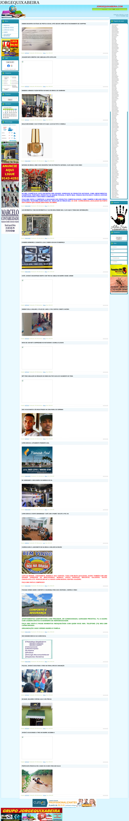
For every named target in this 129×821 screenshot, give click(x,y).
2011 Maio (114, 39)
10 (9, 112)
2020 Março (114, 178)
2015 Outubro (115, 109)
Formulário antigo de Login (10, 69)
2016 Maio (114, 118)
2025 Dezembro (115, 197)
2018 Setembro (115, 155)
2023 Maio (114, 188)
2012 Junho (114, 56)
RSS (127, 15)
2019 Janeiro (114, 160)
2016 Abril (114, 116)
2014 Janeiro (114, 81)
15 (5, 114)
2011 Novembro (115, 47)
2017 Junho (114, 135)
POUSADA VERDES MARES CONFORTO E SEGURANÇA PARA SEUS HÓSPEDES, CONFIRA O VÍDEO (49, 590)
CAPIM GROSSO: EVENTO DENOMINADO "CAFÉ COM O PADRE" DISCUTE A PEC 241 (45, 513)
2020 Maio (114, 180)
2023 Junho (114, 189)
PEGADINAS (6, 88)
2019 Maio (114, 165)
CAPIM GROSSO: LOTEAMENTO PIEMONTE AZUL (35, 443)
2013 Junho (114, 72)
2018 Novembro (115, 157)
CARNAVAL (13, 85)
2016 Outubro (115, 124)
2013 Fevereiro (115, 66)
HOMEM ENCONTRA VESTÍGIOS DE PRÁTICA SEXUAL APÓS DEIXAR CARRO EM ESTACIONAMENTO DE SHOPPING (54, 23)
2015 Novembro (115, 110)
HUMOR (5, 81)
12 (13, 112)
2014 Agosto (114, 90)
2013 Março (114, 68)
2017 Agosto (114, 138)
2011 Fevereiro (115, 35)
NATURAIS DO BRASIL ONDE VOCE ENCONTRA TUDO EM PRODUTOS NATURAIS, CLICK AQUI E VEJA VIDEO (52, 165)
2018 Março (114, 147)
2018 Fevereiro (115, 145)
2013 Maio (114, 70)
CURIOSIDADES (15, 81)
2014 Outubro (115, 93)
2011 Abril (114, 38)
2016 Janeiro (114, 113)
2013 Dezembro (115, 80)
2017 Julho (114, 136)
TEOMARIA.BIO (115, 258)
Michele (44, 795)
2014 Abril (114, 85)
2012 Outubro (115, 61)
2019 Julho (114, 168)
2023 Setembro (115, 190)
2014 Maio (114, 86)
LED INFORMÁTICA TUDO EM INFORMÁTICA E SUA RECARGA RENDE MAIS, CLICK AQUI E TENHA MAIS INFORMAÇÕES (55, 210)
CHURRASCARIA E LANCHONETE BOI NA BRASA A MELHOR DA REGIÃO (42, 547)
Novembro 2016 (7, 107)
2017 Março (114, 131)
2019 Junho (114, 167)
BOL (113, 250)
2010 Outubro (115, 30)
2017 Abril (114, 132)
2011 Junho (114, 40)
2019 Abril (114, 164)
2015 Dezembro (115, 111)
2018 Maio (114, 149)
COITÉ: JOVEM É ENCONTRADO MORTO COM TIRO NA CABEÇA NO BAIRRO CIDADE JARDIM (47, 276)
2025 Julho (114, 195)
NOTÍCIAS (13, 76)
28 (3, 117)
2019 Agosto (114, 169)
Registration (104, 9)
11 (11, 112)
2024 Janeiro (114, 192)
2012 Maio (114, 55)
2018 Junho (114, 151)
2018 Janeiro (114, 144)
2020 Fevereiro (115, 177)
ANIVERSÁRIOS (14, 83)
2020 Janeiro (114, 176)
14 (3, 114)
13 (15, 112)
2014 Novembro (115, 94)
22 (5, 115)
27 (15, 115)
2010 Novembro (115, 31)
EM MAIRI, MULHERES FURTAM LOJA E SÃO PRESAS (37, 699)
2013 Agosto (114, 74)
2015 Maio (114, 102)
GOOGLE (114, 247)
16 (7, 114)
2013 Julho (114, 73)
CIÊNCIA (5, 83)
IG (112, 254)
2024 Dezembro (115, 194)
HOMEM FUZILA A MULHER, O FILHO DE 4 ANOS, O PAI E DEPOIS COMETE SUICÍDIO (45, 309)
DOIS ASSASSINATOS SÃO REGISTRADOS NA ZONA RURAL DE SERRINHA (42, 409)
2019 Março (114, 163)
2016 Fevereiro (115, 114)
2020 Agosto (114, 181)
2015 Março (114, 99)
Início (110, 9)
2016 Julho (114, 120)
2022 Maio (114, 185)
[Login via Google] (11, 65)
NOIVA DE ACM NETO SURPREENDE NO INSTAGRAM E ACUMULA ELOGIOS (43, 342)
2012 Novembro (115, 63)
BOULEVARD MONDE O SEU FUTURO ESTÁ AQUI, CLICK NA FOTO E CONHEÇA (44, 124)
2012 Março (114, 52)
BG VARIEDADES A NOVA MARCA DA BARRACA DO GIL (37, 480)
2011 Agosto (114, 43)
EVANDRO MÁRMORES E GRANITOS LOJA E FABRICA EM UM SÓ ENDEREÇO (43, 242)
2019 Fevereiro (115, 161)
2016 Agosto (114, 122)
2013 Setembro (115, 76)
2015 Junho (114, 103)
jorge (44, 543)
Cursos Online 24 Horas (58, 807)
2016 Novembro (115, 126)
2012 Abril (114, 53)
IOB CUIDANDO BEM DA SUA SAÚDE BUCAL (34, 636)
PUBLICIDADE (7, 85)
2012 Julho (114, 57)
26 (13, 115)
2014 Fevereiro (115, 82)
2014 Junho (114, 88)
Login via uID (10, 62)
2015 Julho (114, 105)
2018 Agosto (114, 153)
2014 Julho (114, 89)
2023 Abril (114, 186)
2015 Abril (114, 101)
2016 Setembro (115, 123)
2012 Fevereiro (115, 51)
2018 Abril (114, 148)
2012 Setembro (115, 60)
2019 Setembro (115, 170)
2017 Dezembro (115, 143)
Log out (117, 9)
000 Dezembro (115, 24)
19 (13, 114)
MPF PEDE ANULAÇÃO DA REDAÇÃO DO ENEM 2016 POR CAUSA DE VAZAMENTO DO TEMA (47, 376)
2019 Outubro (115, 172)
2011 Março (114, 36)
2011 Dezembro (115, 48)
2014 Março (114, 84)
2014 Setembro (115, 91)
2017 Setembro (115, 139)
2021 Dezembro (115, 184)
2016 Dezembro (115, 127)
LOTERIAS (114, 261)
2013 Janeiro (114, 65)
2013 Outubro (115, 77)
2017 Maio (114, 134)
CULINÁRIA (13, 80)
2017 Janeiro (114, 128)
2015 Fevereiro (115, 98)
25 (11, 115)
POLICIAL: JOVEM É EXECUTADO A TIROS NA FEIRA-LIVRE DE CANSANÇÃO (43, 665)
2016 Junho (114, 119)
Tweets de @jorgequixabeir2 (116, 264)
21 (3, 115)
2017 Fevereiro (115, 130)
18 (11, 114)
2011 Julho (114, 41)
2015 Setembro (115, 107)
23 (7, 115)
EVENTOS (6, 80)
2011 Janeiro (114, 34)
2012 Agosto (114, 59)
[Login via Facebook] (8, 65)
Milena (44, 53)
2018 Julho (114, 152)
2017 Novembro (115, 142)
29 (5, 117)
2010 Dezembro (115, 32)
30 (7, 117)
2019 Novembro (115, 173)
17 (9, 114)
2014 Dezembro (115, 95)
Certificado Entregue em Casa (70, 807)
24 (9, 115)
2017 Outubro (115, 140)
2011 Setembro (115, 44)
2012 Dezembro (115, 64)
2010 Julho (114, 26)
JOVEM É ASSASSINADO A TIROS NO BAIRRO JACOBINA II (38, 732)
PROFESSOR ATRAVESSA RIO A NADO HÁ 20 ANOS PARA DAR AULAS (41, 766)
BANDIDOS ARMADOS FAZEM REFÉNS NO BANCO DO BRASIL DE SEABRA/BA (43, 90)
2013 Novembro (115, 78)
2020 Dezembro (115, 182)
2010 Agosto (114, 27)
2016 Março (114, 115)
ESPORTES (6, 76)
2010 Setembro (115, 28)
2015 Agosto (114, 106)
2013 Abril (114, 69)
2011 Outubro (115, 45)
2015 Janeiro (114, 97)
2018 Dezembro (115, 159)
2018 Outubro (115, 156)
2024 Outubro (115, 193)
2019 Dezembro (115, 174)
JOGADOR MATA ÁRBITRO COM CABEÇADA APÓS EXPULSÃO (39, 57)
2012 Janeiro (114, 49)
